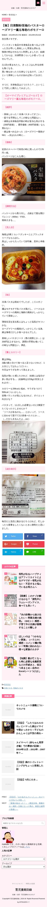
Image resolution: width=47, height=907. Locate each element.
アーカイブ (7, 863)
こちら (27, 847)
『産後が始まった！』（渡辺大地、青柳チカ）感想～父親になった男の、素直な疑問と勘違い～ (26, 806)
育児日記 (7, 685)
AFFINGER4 (23, 902)
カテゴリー (7, 856)
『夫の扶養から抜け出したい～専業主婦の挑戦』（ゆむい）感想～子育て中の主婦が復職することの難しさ (30, 621)
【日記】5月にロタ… (27, 779)
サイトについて (17, 884)
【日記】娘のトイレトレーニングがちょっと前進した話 (29, 765)
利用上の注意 (30, 884)
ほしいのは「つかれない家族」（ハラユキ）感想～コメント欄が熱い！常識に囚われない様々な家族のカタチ (30, 643)
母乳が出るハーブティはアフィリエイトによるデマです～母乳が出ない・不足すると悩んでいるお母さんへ (30, 580)
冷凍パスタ (8, 688)
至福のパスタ (18, 688)
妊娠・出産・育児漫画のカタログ (23, 894)
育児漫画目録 (23, 889)
